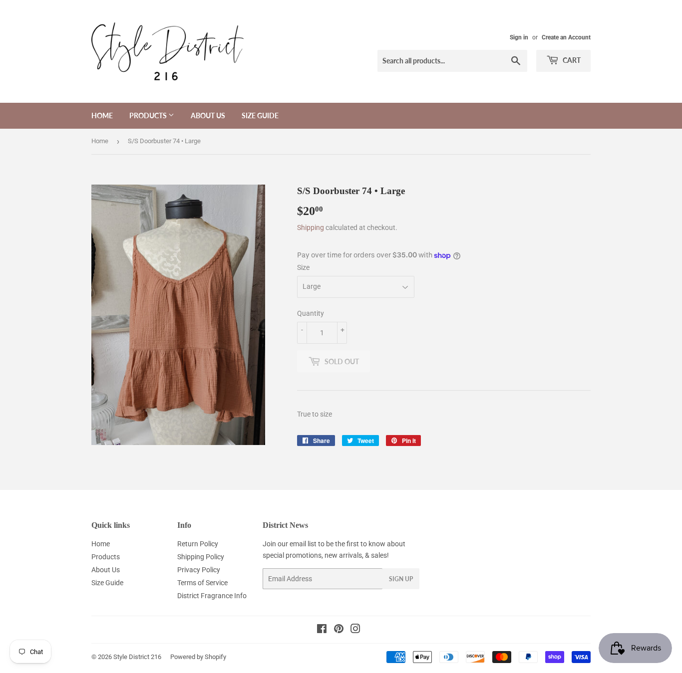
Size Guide (260, 115)
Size (303, 267)
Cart (571, 60)
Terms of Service (202, 583)
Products (148, 115)
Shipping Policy (200, 557)
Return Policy (197, 544)
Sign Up (401, 579)
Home (102, 115)
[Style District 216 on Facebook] (322, 630)
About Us (208, 115)
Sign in (519, 37)
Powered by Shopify (198, 657)
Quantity (310, 313)
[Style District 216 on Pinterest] (339, 630)
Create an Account (566, 37)
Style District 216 (137, 657)
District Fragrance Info (212, 596)
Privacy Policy (198, 570)
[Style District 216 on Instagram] (355, 630)
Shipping (310, 227)
